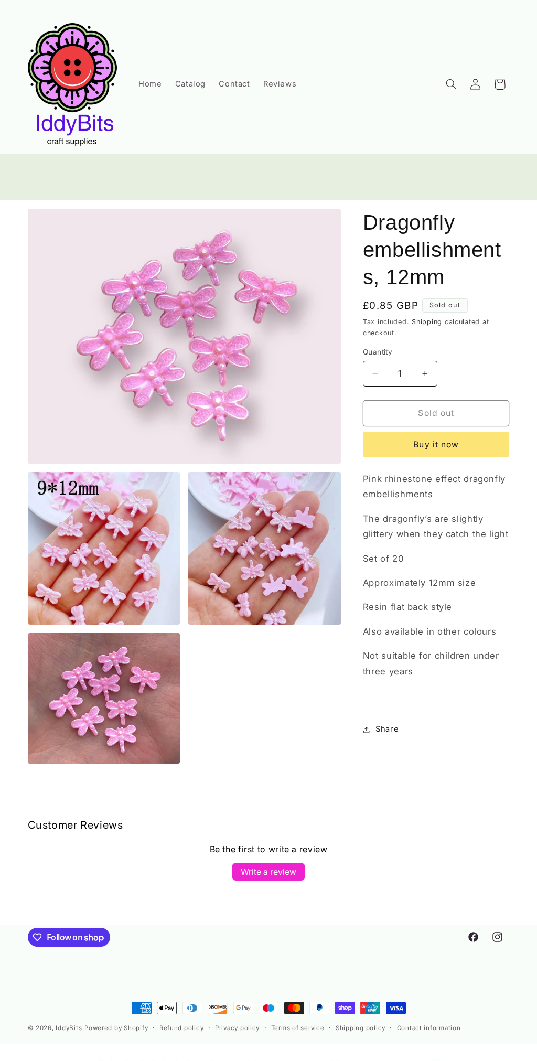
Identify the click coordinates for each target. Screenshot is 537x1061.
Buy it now (436, 444)
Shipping (427, 322)
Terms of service (298, 1028)
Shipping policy (360, 1028)
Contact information (429, 1028)
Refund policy (181, 1028)
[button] (451, 84)
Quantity (377, 352)
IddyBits (69, 1028)
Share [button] (387, 729)
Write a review (268, 871)
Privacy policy (237, 1028)
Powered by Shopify (116, 1028)
